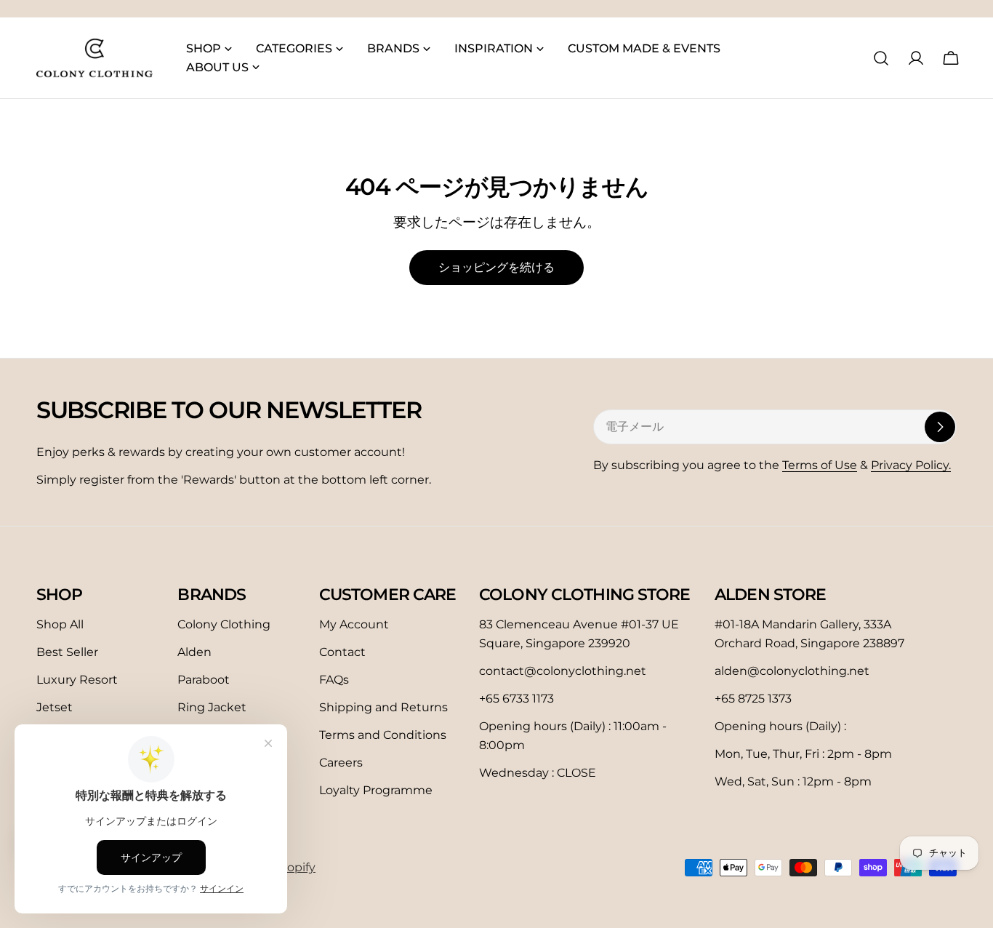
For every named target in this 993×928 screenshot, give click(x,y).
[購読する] (940, 427)
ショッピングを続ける (496, 267)
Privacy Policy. (911, 465)
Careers (341, 762)
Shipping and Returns (383, 707)
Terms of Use (819, 465)
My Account (354, 624)
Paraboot (203, 680)
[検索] (881, 58)
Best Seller (67, 652)
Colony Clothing (223, 624)
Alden (194, 652)
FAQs (334, 680)
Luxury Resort (77, 680)
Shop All (60, 624)
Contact (342, 652)
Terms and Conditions (382, 735)
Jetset (54, 707)
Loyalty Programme (376, 790)
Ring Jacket (211, 707)
